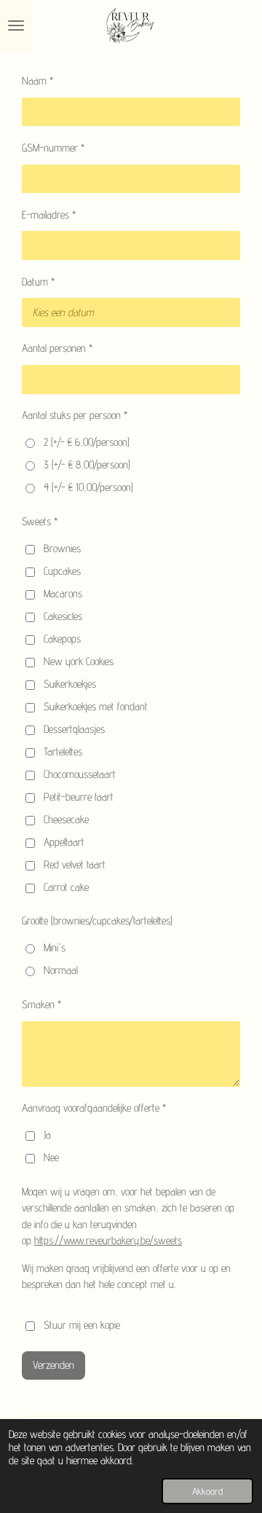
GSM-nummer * (53, 147)
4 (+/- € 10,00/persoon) (88, 487)
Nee (51, 1157)
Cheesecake (66, 819)
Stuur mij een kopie (82, 1325)
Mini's (55, 947)
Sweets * (39, 521)
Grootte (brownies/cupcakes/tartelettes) (97, 920)
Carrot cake (66, 887)
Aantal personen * (57, 348)
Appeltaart (64, 842)
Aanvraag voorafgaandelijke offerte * (94, 1107)
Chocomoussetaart (80, 774)
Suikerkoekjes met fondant (96, 706)
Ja (47, 1134)
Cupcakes (62, 571)
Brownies (62, 548)
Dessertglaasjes (74, 729)
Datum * (38, 281)
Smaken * (41, 1004)
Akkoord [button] (207, 1491)
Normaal (61, 970)
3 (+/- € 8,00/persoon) (87, 464)
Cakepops (62, 638)
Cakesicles (63, 616)
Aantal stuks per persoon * (74, 415)
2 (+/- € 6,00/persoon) (87, 442)
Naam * (37, 80)
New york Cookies (79, 661)
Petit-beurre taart (79, 796)
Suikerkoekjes (70, 683)
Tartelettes (63, 751)
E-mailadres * (49, 214)
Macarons (63, 593)
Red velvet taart (75, 864)
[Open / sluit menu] (16, 25)
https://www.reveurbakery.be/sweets (108, 1240)
